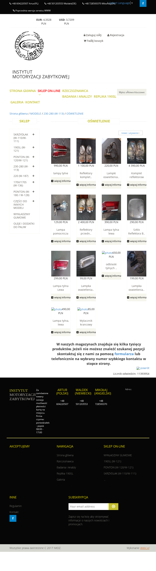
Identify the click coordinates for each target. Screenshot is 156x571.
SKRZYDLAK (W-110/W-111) (21, 138)
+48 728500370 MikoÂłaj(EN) (99, 3)
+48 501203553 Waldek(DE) (61, 3)
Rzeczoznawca (65, 461)
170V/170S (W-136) (20, 183)
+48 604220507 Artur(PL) (24, 3)
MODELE (36, 113)
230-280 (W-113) (54, 113)
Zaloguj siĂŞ (94, 35)
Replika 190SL (65, 473)
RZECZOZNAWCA (75, 91)
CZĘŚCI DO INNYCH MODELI (20, 204)
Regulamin (16, 506)
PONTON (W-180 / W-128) (22, 193)
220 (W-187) (21, 176)
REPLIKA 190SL (105, 97)
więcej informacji (63, 181)
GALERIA (16, 102)
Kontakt (14, 512)
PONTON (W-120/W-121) (22, 158)
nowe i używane (129, 133)
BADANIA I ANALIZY (77, 97)
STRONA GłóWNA (23, 91)
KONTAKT (32, 102)
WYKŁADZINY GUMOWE (22, 215)
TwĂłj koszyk (95, 41)
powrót (144, 368)
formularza (124, 354)
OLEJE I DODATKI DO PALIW (24, 225)
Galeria (61, 479)
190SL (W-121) (20, 149)
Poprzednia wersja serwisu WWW (33, 10)
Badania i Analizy (66, 467)
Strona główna (19, 113)
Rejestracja (117, 35)
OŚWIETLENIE (75, 113)
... (104, 479)
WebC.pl (144, 548)
